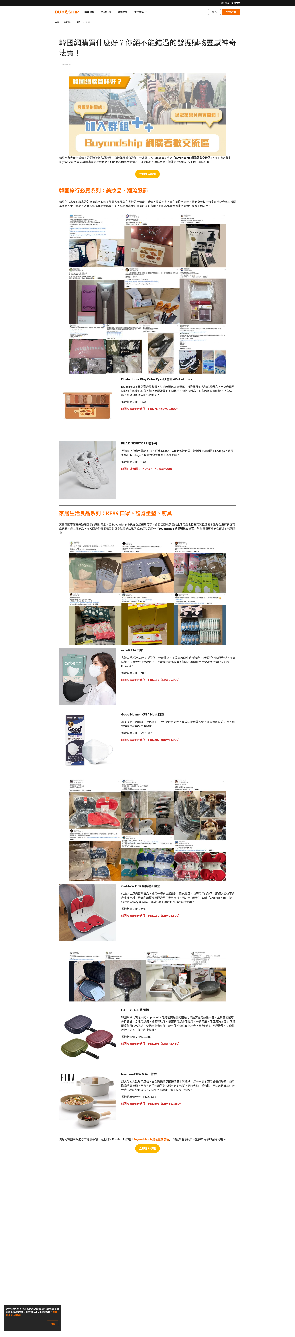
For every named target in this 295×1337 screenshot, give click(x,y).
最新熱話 (68, 22)
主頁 (57, 22)
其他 (79, 22)
